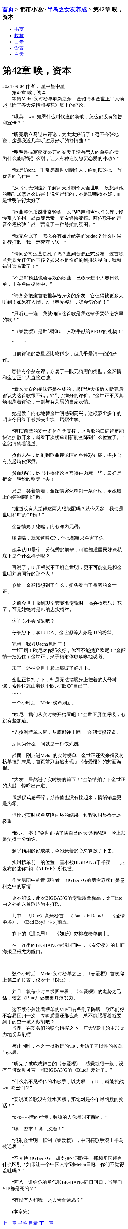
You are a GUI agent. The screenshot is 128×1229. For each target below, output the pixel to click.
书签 (22, 1223)
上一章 (9, 1223)
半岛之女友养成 (67, 9)
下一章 (46, 1223)
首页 (8, 9)
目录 (33, 1223)
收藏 (19, 35)
